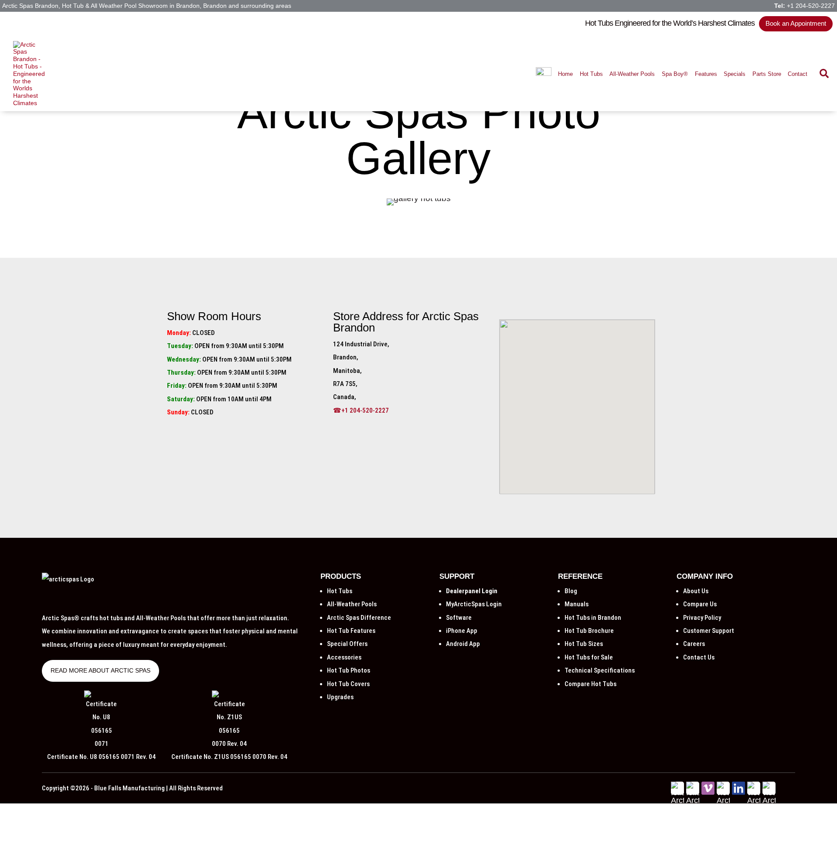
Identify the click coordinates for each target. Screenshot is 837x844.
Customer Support (708, 631)
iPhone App (461, 631)
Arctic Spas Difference (359, 618)
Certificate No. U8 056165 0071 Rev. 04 (101, 757)
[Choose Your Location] (544, 74)
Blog (571, 591)
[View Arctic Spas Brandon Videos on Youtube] (723, 839)
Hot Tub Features (351, 631)
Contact (797, 74)
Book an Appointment (796, 23)
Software (459, 618)
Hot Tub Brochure (589, 631)
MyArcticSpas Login (474, 604)
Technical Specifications (600, 670)
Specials (734, 74)
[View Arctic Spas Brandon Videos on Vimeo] (708, 792)
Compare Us (700, 604)
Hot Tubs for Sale (589, 657)
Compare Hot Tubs (590, 684)
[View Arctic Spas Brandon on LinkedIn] (738, 792)
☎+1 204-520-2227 (361, 410)
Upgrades (340, 697)
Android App (463, 644)
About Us (695, 591)
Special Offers (347, 644)
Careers (694, 644)
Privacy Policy (702, 618)
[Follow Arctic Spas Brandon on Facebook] (677, 831)
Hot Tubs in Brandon (593, 618)
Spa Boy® (675, 74)
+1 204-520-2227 (811, 5)
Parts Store (766, 74)
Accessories (344, 657)
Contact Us (699, 657)
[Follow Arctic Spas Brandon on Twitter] (692, 831)
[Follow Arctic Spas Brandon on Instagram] (753, 831)
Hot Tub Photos (348, 670)
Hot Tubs (591, 74)
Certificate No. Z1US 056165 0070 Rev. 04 (229, 757)
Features (706, 74)
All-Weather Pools (632, 74)
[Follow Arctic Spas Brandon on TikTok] (769, 831)
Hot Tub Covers (348, 684)
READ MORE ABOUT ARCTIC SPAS (100, 670)
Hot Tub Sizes (584, 644)
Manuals (577, 604)
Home (565, 74)
